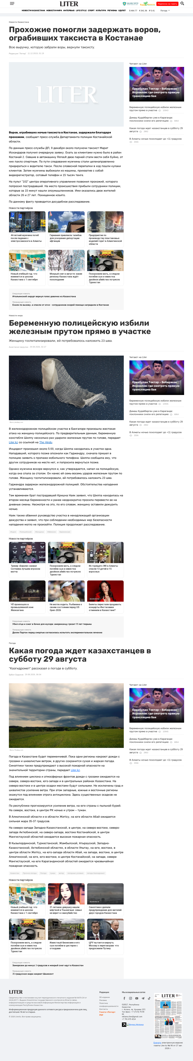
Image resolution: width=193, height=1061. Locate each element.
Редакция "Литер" (17, 53)
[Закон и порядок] (131, 4)
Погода (43, 873)
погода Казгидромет (96, 873)
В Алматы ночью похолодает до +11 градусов (155, 138)
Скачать (157, 1043)
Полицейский (26, 532)
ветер (61, 873)
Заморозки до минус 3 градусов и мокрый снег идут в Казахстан (48, 965)
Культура (101, 10)
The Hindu (45, 442)
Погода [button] (164, 10)
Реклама (103, 1000)
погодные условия (75, 873)
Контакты (103, 1009)
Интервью (68, 10)
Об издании (104, 997)
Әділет (122, 10)
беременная (64, 532)
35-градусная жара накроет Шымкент (33, 974)
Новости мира (54, 10)
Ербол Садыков (16, 675)
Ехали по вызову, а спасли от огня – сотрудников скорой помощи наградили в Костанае (60, 305)
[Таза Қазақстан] (148, 4)
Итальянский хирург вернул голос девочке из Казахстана (44, 296)
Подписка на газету (167, 4)
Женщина (39, 532)
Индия (13, 532)
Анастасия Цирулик (18, 347)
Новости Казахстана (33, 10)
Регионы (112, 10)
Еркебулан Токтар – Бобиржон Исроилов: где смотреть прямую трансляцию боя (156, 92)
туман (52, 873)
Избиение (51, 532)
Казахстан (14, 873)
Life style (81, 10)
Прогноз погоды (30, 873)
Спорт (91, 10)
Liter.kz (13, 442)
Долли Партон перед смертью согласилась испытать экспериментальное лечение (57, 632)
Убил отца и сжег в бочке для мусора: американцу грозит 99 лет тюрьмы (52, 624)
